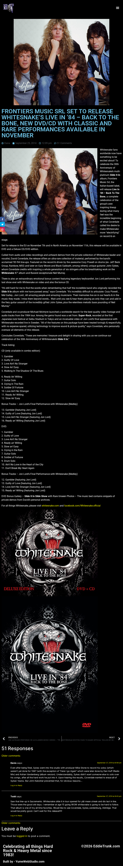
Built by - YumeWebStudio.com (23, 861)
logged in (21, 835)
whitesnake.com (50, 505)
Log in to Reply (16, 785)
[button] (117, 7)
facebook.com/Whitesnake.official (82, 505)
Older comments (11, 755)
